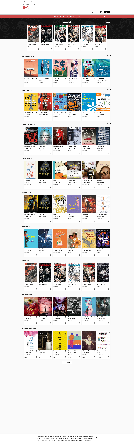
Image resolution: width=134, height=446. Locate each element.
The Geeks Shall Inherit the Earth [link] (44, 112)
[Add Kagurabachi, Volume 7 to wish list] (52, 49)
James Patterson (29, 148)
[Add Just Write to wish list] (80, 119)
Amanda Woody (87, 80)
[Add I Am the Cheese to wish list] (80, 153)
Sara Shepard (71, 216)
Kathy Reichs (57, 216)
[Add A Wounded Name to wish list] (94, 357)
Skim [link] (54, 180)
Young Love (25, 261)
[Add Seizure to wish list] (65, 221)
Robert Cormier (72, 148)
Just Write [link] (70, 112)
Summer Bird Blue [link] (101, 78)
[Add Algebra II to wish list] (109, 119)
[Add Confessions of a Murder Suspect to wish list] (36, 153)
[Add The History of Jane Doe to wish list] (80, 357)
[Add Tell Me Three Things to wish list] (109, 221)
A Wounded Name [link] (86, 351)
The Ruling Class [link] (101, 248)
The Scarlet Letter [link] (86, 112)
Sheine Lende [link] (85, 248)
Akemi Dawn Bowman (102, 80)
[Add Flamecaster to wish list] (94, 221)
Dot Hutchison (86, 352)
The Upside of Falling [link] (44, 78)
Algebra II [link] (99, 112)
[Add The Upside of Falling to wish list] (51, 85)
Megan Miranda (101, 148)
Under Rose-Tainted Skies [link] (30, 351)
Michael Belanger (72, 352)
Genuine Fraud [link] (42, 146)
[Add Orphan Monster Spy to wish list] (65, 153)
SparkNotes (86, 114)
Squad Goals (26, 192)
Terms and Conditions (61, 436)
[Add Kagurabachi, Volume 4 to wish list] (92, 49)
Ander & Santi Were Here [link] (73, 248)
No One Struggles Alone (29, 329)
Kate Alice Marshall (73, 182)
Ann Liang (71, 80)
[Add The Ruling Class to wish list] (109, 255)
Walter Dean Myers (72, 114)
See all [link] (108, 22)
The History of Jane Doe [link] (73, 351)
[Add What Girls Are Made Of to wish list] (94, 187)
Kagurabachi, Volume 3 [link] (100, 42)
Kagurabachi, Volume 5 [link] (73, 42)
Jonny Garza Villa (72, 250)
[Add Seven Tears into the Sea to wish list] (51, 255)
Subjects (25, 12)
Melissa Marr (57, 318)
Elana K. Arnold (87, 182)
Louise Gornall (28, 352)
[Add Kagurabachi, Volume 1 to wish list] (38, 49)
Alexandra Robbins (44, 114)
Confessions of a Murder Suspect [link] (30, 146)
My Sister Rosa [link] (85, 146)
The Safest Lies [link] (100, 146)
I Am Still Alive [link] (71, 180)
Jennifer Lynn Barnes (102, 250)
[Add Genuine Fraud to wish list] (51, 153)
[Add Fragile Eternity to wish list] (65, 323)
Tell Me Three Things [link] (102, 214)
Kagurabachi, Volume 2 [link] (102, 282)
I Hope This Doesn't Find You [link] (73, 78)
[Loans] (101, 12)
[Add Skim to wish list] (65, 187)
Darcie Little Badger (87, 250)
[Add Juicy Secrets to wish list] (36, 255)
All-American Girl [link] (28, 180)
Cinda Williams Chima (88, 216)
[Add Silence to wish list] (80, 323)
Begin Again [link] (56, 78)
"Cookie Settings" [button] (56, 440)
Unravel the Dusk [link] (28, 317)
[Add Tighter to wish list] (51, 357)
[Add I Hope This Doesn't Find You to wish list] (80, 85)
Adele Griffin (42, 352)
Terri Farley (42, 250)
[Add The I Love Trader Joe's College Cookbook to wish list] (65, 119)
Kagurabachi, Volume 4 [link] (86, 42)
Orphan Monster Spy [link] (58, 146)
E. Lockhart (42, 148)
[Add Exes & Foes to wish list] (94, 85)
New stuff (67, 22)
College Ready (26, 90)
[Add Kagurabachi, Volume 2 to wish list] (109, 289)
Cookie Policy (59, 442)
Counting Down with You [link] (88, 317)
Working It (25, 227)
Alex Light (42, 80)
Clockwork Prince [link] (101, 317)
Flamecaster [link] (85, 214)
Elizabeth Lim (28, 318)
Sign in (107, 12)
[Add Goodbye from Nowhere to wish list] (36, 85)
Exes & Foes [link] (85, 78)
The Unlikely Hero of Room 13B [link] (59, 351)
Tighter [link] (40, 351)
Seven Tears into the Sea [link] (44, 248)
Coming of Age (26, 158)
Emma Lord (57, 80)
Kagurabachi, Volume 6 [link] (60, 42)
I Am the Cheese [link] (72, 146)
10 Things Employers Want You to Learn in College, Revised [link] (30, 112)
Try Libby (54, 16)
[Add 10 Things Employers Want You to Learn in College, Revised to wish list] (36, 119)
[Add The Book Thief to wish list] (51, 187)
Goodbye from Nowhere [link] (30, 78)
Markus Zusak (43, 182)
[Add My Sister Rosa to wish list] (94, 153)
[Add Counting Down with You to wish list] (94, 323)
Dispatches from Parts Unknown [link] (102, 351)
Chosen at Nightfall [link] (43, 317)
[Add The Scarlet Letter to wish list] (94, 119)
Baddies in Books (27, 295)
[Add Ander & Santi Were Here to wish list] (80, 255)
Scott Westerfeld (101, 182)
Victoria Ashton (29, 250)
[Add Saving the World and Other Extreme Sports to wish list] (36, 221)
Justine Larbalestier (87, 148)
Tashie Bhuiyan (87, 318)
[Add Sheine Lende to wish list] (94, 255)
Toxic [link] (69, 214)
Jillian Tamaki (57, 182)
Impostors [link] (99, 180)
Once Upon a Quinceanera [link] (59, 248)
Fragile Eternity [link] (57, 317)
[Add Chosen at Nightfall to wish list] (51, 323)
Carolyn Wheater (101, 114)
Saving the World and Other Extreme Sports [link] (30, 214)
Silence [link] (69, 317)
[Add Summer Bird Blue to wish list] (109, 85)
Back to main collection (29, 2)
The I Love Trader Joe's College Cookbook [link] (59, 112)
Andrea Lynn (57, 114)
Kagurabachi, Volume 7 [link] (46, 42)
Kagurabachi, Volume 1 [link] (33, 42)
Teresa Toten (57, 352)
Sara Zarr (27, 80)
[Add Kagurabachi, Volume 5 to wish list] (79, 49)
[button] (94, 12)
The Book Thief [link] (42, 180)
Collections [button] (32, 12)
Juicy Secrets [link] (27, 248)
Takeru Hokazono (32, 44)
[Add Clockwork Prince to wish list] (109, 323)
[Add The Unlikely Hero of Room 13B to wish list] (65, 357)
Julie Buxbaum (101, 216)
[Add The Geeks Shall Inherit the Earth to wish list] (51, 119)
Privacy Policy (72, 436)
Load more (67, 362)
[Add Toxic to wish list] (80, 221)
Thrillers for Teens (27, 124)
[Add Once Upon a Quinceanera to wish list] (65, 255)
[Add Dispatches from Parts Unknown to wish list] (109, 357)
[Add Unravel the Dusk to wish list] (36, 323)
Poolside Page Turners (29, 56)
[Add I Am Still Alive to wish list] (80, 187)
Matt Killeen (57, 148)
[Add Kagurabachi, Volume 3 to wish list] (106, 49)
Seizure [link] (55, 214)
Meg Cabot (28, 182)
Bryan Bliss (100, 352)
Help (109, 1)
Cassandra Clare (101, 318)
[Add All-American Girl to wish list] (36, 187)
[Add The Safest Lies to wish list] (109, 153)
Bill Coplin (28, 114)
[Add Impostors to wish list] (109, 187)
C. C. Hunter (42, 318)
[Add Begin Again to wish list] (65, 85)
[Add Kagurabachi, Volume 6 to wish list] (65, 49)
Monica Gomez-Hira (58, 250)
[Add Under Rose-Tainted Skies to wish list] (36, 357)
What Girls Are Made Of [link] (88, 180)
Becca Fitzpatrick (72, 318)
